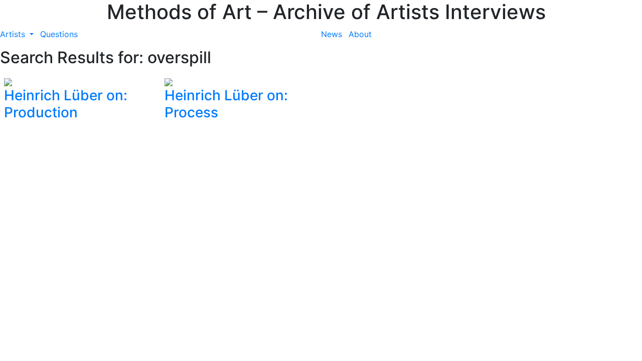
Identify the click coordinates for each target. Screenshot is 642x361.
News (331, 34)
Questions (59, 34)
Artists (14, 34)
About (360, 34)
